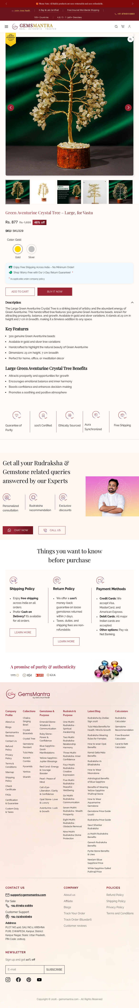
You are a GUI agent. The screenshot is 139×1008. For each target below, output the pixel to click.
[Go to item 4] (95, 192)
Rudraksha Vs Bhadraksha (94, 763)
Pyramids (27, 766)
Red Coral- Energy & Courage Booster (49, 770)
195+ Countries (41, 17)
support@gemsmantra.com (28, 894)
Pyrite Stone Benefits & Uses (98, 853)
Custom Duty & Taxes (12, 810)
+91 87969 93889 (126, 14)
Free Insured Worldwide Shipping (83, 10)
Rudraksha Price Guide (99, 820)
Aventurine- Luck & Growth (49, 810)
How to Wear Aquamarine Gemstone (94, 802)
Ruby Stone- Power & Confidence (46, 737)
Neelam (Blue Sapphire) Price (95, 861)
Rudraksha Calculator (120, 720)
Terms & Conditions (10, 765)
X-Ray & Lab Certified (49, 10)
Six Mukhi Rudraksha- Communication (71, 799)
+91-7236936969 (21, 916)
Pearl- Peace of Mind (47, 780)
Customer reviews (75, 925)
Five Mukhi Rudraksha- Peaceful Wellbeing (69, 785)
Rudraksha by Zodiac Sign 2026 (98, 720)
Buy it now (55, 291)
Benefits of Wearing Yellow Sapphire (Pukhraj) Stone (98, 790)
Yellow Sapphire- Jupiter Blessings (48, 760)
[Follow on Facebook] (18, 979)
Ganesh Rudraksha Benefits (97, 844)
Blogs (8, 727)
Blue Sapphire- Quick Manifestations (47, 749)
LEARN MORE (23, 632)
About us (10, 722)
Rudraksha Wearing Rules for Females (98, 737)
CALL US (55, 530)
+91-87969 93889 (22, 905)
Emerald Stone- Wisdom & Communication (48, 725)
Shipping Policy (10, 779)
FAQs (8, 794)
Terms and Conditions (120, 913)
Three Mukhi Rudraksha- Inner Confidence (72, 756)
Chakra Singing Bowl (27, 721)
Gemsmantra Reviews (12, 734)
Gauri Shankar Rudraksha (95, 827)
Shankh (27, 777)
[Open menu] (6, 26)
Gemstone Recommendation (124, 728)
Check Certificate (10, 788)
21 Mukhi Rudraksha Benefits (98, 835)
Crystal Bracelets (28, 732)
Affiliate (68, 901)
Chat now (21, 530)
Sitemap (9, 772)
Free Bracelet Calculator (122, 737)
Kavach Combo (27, 759)
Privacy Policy (9, 757)
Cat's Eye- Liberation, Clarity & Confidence (49, 790)
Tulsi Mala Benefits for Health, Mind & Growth (99, 728)
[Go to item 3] (69, 192)
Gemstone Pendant (28, 746)
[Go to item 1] (17, 192)
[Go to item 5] (120, 192)
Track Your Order (74, 913)
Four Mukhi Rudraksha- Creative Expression (69, 769)
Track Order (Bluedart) (78, 919)
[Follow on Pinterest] (28, 979)
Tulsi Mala (28, 752)
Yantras (26, 771)
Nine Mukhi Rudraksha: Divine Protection (72, 835)
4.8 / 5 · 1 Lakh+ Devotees (69, 17)
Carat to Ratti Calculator (121, 746)
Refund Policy (9, 748)
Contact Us (11, 741)
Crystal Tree (29, 738)
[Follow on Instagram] (8, 979)
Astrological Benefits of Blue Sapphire (98, 780)
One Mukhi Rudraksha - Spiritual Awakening (69, 727)
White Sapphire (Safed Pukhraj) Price (99, 870)
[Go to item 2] (43, 192)
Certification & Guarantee (11, 802)
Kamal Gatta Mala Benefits (96, 754)
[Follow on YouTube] (39, 979)
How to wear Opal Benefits (97, 746)
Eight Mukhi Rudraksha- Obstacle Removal (72, 823)
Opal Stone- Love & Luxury (49, 801)
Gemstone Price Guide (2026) (99, 813)
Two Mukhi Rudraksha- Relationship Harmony (69, 742)
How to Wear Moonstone (94, 771)
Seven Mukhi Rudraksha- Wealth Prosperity (73, 811)
